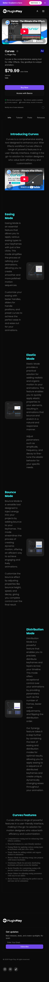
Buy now (24, 87)
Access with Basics (24, 93)
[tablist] (26, 117)
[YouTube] (10, 969)
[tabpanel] (24, 506)
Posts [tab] (29, 118)
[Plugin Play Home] (12, 921)
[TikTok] (16, 969)
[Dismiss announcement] (45, 3)
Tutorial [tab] (19, 118)
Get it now (34, 3)
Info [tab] (9, 118)
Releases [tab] (41, 118)
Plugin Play (11, 54)
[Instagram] (5, 969)
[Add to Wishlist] (17, 51)
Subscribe (25, 947)
